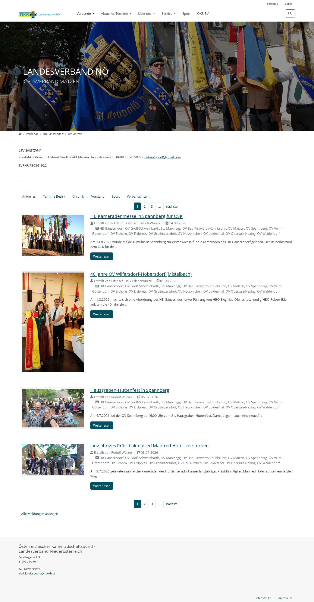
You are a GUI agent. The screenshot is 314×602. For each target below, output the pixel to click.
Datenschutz (263, 598)
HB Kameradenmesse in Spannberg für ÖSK (136, 216)
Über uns (145, 13)
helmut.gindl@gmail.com (162, 157)
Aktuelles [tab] (29, 196)
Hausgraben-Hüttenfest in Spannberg (129, 390)
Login (288, 4)
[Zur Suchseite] (290, 13)
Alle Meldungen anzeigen (39, 514)
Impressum (284, 598)
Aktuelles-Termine (115, 13)
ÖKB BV (203, 13)
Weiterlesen (101, 256)
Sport (186, 13)
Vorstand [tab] (97, 196)
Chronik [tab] (78, 196)
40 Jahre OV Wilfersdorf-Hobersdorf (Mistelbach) (141, 274)
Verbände (84, 13)
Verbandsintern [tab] (138, 196)
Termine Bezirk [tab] (54, 196)
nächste (172, 206)
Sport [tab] (116, 196)
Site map (272, 4)
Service (167, 13)
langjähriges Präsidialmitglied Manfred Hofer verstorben (149, 446)
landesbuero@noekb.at (40, 573)
